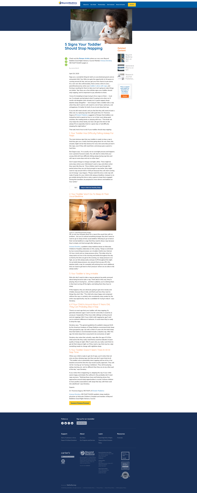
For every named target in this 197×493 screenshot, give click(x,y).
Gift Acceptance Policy (121, 488)
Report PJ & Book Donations (69, 440)
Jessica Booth (75, 68)
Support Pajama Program (80, 403)
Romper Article (84, 58)
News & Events (120, 4)
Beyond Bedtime (67, 3)
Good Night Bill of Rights (105, 438)
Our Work (93, 4)
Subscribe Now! (82, 423)
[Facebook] (66, 58)
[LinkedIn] (66, 65)
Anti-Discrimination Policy (89, 488)
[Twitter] (66, 61)
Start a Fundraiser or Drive (68, 438)
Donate (125, 96)
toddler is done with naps (98, 86)
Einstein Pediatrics (82, 115)
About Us (86, 4)
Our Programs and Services (87, 440)
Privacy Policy (100, 488)
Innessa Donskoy (106, 61)
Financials (120, 438)
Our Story (82, 438)
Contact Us (100, 458)
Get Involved (110, 4)
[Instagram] (69, 423)
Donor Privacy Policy (109, 488)
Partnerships (101, 4)
